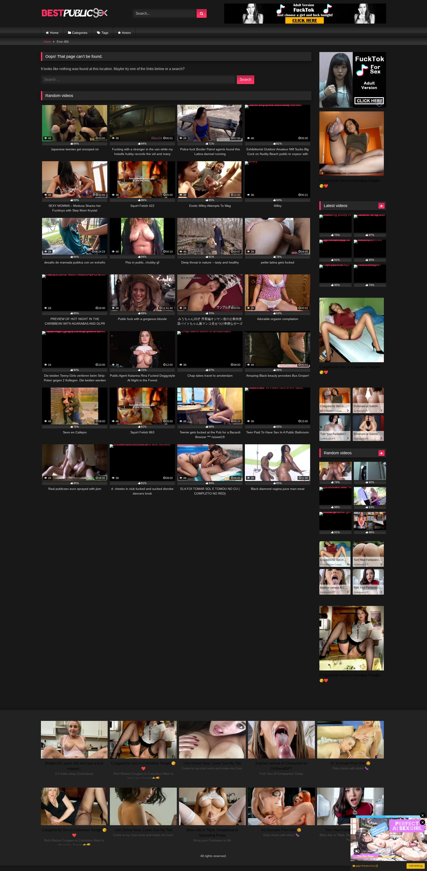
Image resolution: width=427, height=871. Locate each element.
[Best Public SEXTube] (74, 13)
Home (54, 32)
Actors (126, 32)
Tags (105, 32)
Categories (79, 32)
